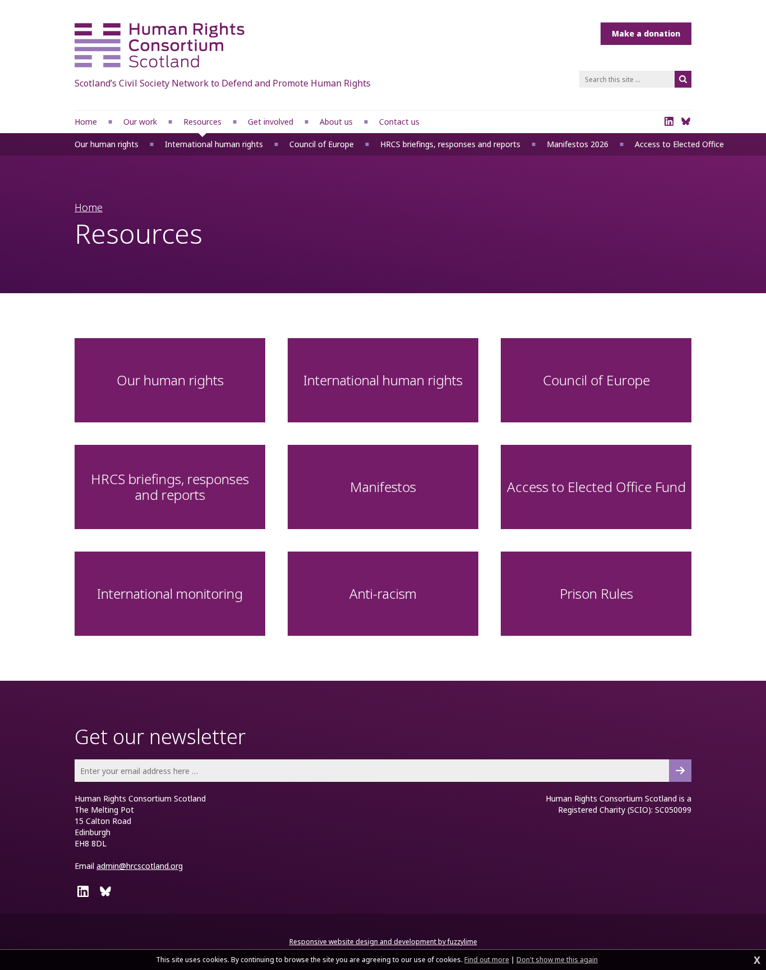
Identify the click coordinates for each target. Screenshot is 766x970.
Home (89, 207)
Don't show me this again (557, 959)
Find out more (486, 959)
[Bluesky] (685, 121)
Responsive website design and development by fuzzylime (383, 941)
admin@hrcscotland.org (139, 865)
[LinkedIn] (669, 121)
